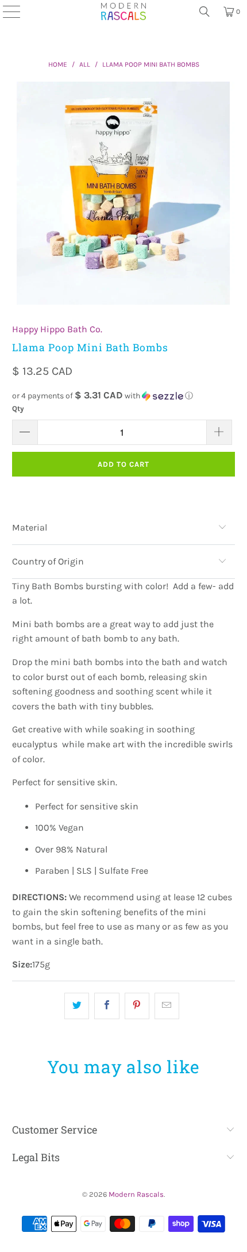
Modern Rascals (136, 1194)
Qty (18, 408)
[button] (124, 395)
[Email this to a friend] (167, 1006)
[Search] (204, 11)
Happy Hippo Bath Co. (57, 329)
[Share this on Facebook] (106, 1006)
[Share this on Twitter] (76, 1006)
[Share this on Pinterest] (137, 1006)
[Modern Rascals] (123, 11)
